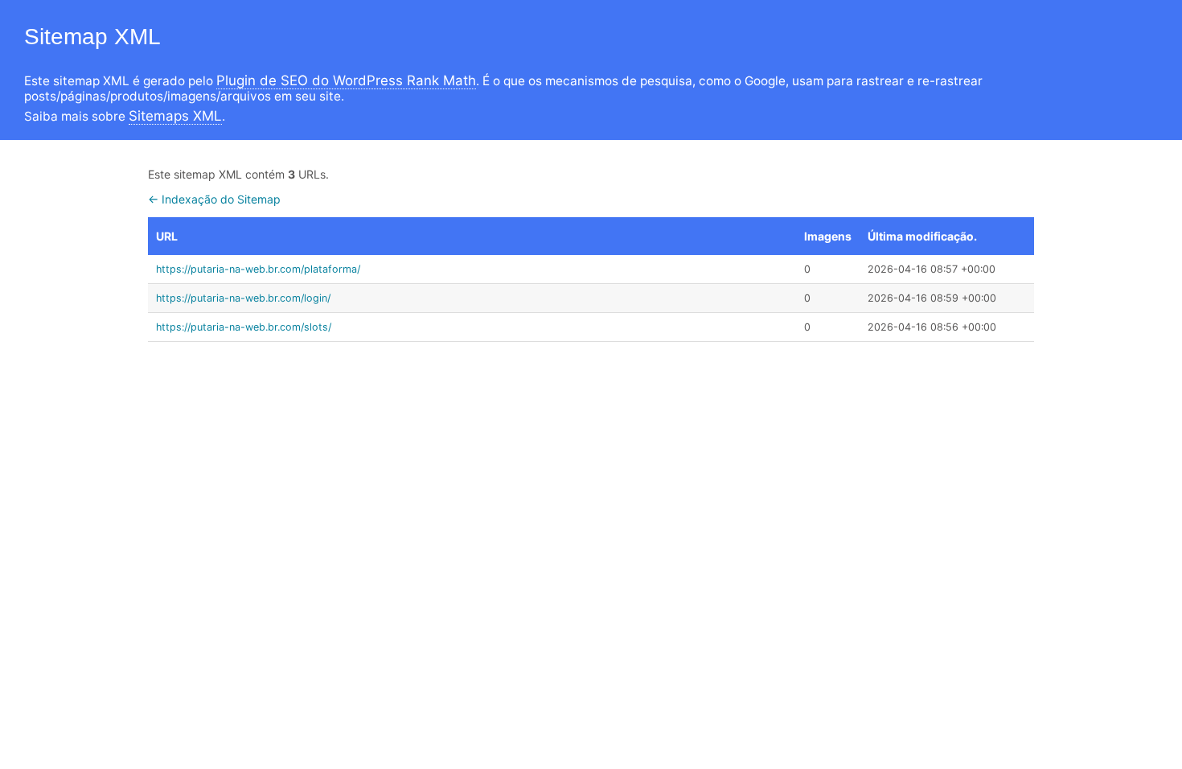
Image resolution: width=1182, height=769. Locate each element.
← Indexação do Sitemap (214, 199)
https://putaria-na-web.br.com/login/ (243, 298)
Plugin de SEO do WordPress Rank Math (346, 80)
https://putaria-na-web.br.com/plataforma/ (258, 269)
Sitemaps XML (175, 116)
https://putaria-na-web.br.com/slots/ (243, 327)
